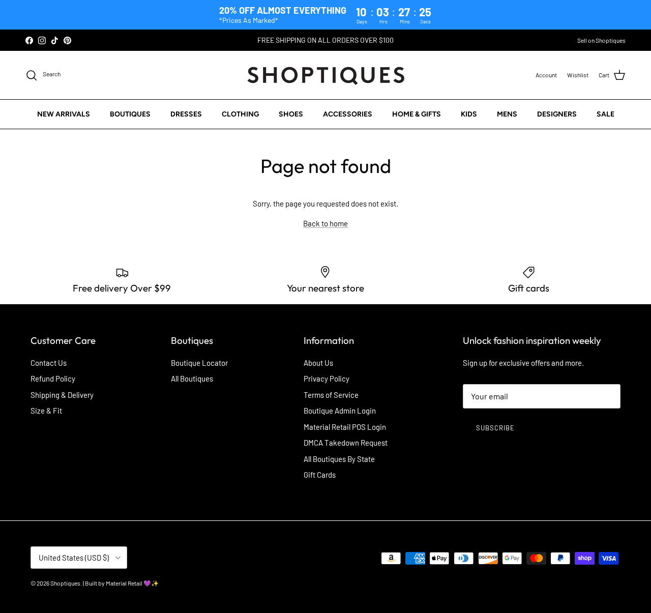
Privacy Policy (326, 378)
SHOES (291, 114)
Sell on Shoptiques (601, 40)
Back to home (325, 223)
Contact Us (49, 362)
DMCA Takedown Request (346, 442)
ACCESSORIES (347, 114)
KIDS (469, 114)
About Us (318, 362)
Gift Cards (320, 474)
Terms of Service (331, 394)
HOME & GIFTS (416, 114)
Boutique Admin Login (340, 410)
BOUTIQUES (130, 114)
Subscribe (495, 428)
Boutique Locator (199, 362)
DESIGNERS (557, 114)
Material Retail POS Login (345, 426)
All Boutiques (192, 378)
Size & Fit (46, 410)
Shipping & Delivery (62, 394)
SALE (605, 114)
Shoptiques (65, 583)
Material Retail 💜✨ (132, 583)
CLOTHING (240, 114)
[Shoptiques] (326, 75)
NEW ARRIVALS (63, 114)
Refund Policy (53, 378)
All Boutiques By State (339, 458)
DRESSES (186, 114)
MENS (507, 114)
